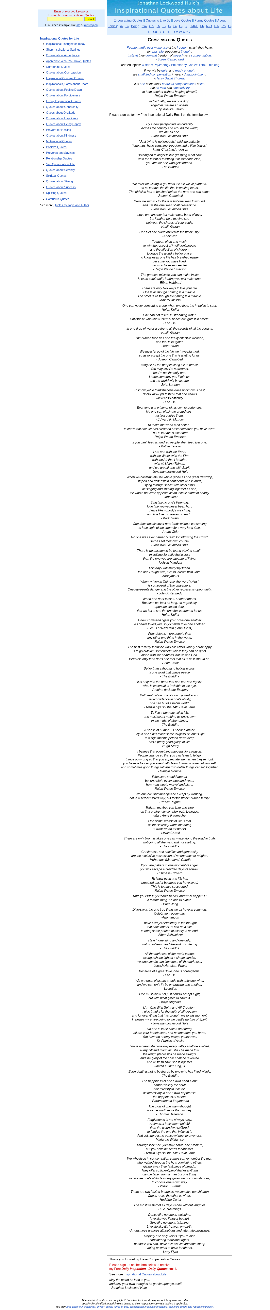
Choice (193, 65)
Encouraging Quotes (128, 20)
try (188, 88)
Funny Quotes (204, 20)
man (163, 88)
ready (179, 70)
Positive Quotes (56, 147)
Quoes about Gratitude (60, 112)
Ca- (144, 26)
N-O (209, 26)
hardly (142, 47)
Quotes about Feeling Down (64, 89)
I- (186, 26)
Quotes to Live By (158, 20)
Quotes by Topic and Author (71, 205)
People (132, 47)
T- (168, 32)
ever (150, 47)
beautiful (168, 84)
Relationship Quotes (59, 158)
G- (175, 26)
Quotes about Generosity (62, 106)
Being (135, 26)
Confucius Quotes (57, 199)
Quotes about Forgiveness (63, 95)
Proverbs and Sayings (60, 152)
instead (133, 55)
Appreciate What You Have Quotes (68, 61)
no (157, 88)
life (78, 25)
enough (189, 70)
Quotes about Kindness (61, 135)
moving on (91, 25)
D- (158, 26)
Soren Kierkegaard (170, 59)
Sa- (155, 32)
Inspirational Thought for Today (65, 43)
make (158, 47)
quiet (164, 70)
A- (121, 26)
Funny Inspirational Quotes (63, 101)
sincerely (179, 88)
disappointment (194, 74)
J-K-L (194, 26)
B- (127, 26)
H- (180, 26)
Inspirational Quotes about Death (67, 84)
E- (164, 26)
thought (186, 51)
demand (151, 55)
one (142, 84)
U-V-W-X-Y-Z (182, 32)
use (165, 47)
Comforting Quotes (58, 66)
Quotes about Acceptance (62, 55)
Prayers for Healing (58, 129)
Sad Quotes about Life (60, 164)
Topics (112, 26)
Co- (151, 26)
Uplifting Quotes (56, 192)
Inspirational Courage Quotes (65, 78)
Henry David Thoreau (170, 78)
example (158, 51)
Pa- (216, 26)
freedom (182, 47)
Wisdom (147, 65)
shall (141, 74)
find (148, 74)
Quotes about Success (61, 187)
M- (202, 26)
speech (178, 55)
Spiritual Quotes (56, 175)
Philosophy (179, 65)
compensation (201, 55)
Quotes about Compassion (63, 72)
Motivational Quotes (59, 141)
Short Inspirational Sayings (63, 49)
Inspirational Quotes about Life (145, 1274)
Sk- (162, 32)
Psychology (162, 65)
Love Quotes (182, 20)
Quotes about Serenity (60, 170)
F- (169, 26)
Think (202, 65)
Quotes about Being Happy (63, 124)
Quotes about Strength (60, 181)
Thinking (213, 65)
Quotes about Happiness (62, 118)
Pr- (224, 26)
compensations (185, 84)
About (221, 20)
